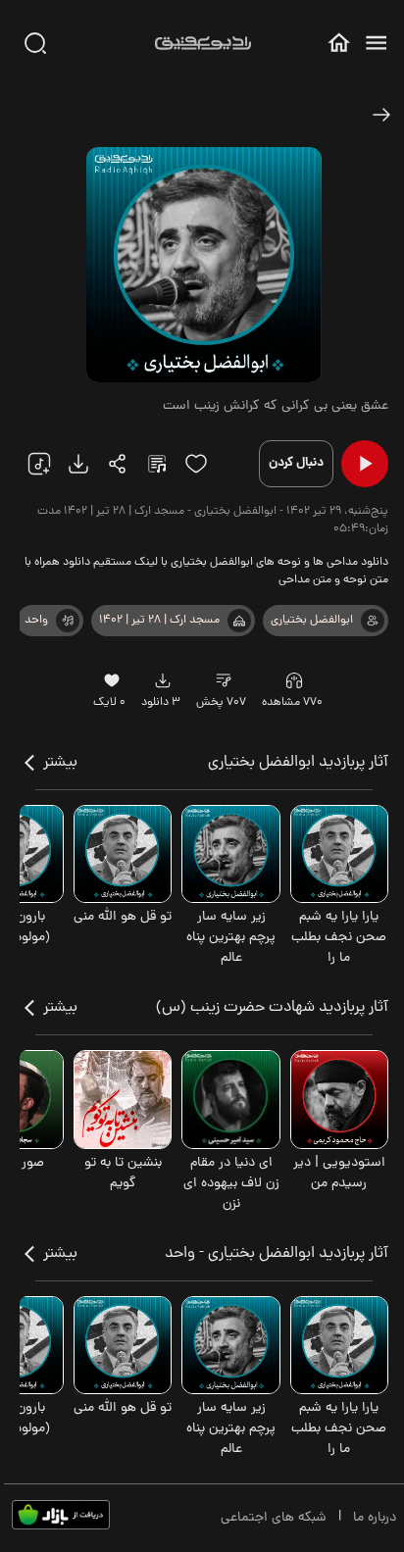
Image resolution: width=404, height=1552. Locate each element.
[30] (35, 43)
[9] (294, 680)
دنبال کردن (296, 463)
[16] (111, 680)
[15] (196, 463)
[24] (117, 463)
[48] (381, 114)
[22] (39, 463)
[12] (67, 620)
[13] (239, 620)
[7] (372, 620)
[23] (78, 463)
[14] (223, 680)
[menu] (376, 43)
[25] (157, 463)
